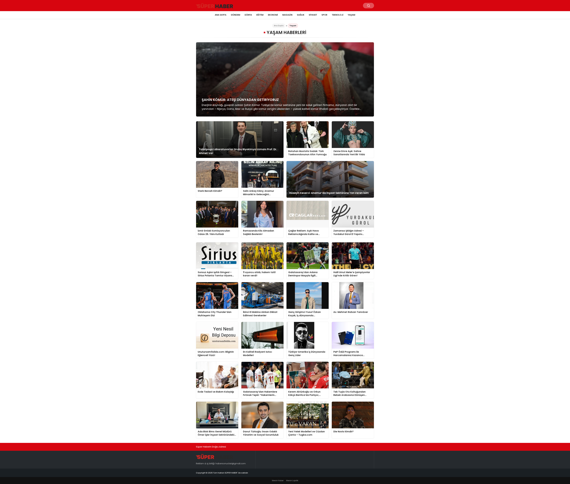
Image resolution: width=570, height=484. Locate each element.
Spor (324, 14)
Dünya (248, 14)
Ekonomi (273, 14)
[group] (285, 79)
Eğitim (259, 14)
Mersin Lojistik (292, 480)
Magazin (287, 14)
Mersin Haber (278, 480)
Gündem (235, 14)
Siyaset (313, 14)
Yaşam (351, 14)
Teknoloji (337, 14)
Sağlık (300, 14)
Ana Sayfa (220, 14)
